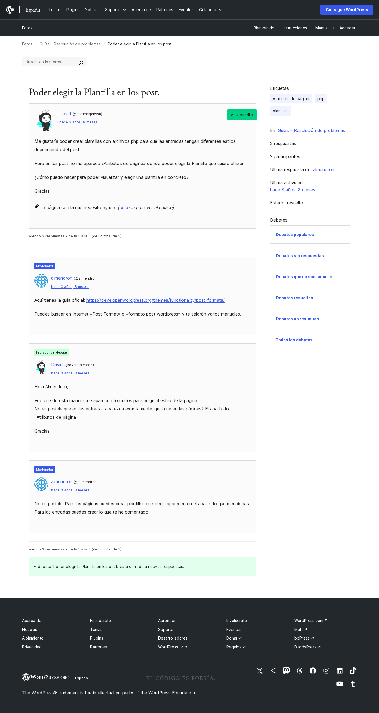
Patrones (98, 647)
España (81, 678)
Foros (27, 28)
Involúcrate (236, 620)
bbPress (304, 638)
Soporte (165, 629)
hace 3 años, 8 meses (78, 122)
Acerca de (31, 620)
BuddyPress (307, 647)
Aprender (167, 620)
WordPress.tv (173, 647)
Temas (96, 629)
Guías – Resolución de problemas (70, 44)
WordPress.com (311, 620)
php (321, 98)
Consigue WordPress (347, 9)
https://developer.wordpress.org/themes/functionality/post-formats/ (155, 300)
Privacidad (32, 647)
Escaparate (100, 620)
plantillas (281, 110)
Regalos (236, 647)
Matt (300, 629)
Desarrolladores (173, 638)
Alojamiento (33, 638)
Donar (234, 638)
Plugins (96, 638)
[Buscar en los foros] (81, 61)
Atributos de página (291, 98)
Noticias (29, 629)
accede (127, 207)
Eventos (233, 629)
